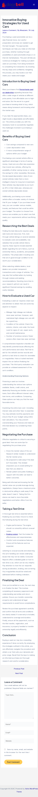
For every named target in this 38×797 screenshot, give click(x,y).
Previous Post (19, 669)
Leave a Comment (9, 30)
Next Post (19, 673)
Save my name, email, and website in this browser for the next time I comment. (18, 752)
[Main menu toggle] (34, 4)
